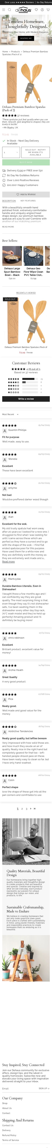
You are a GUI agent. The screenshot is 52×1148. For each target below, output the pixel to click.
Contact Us (7, 1125)
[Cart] (48, 9)
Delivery (6, 1130)
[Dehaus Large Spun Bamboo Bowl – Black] (12, 256)
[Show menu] (3, 9)
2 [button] (22, 808)
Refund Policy (9, 1135)
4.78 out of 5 (33, 369)
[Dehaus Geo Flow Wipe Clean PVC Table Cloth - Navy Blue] (33, 256)
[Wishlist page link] (36, 9)
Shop (4, 1103)
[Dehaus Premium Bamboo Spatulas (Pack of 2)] (26, 320)
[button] (9, 115)
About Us (7, 1108)
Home (5, 52)
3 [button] (26, 808)
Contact (6, 1113)
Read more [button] (8, 561)
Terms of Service (10, 1140)
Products (15, 52)
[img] (9, 425)
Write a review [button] (26, 399)
